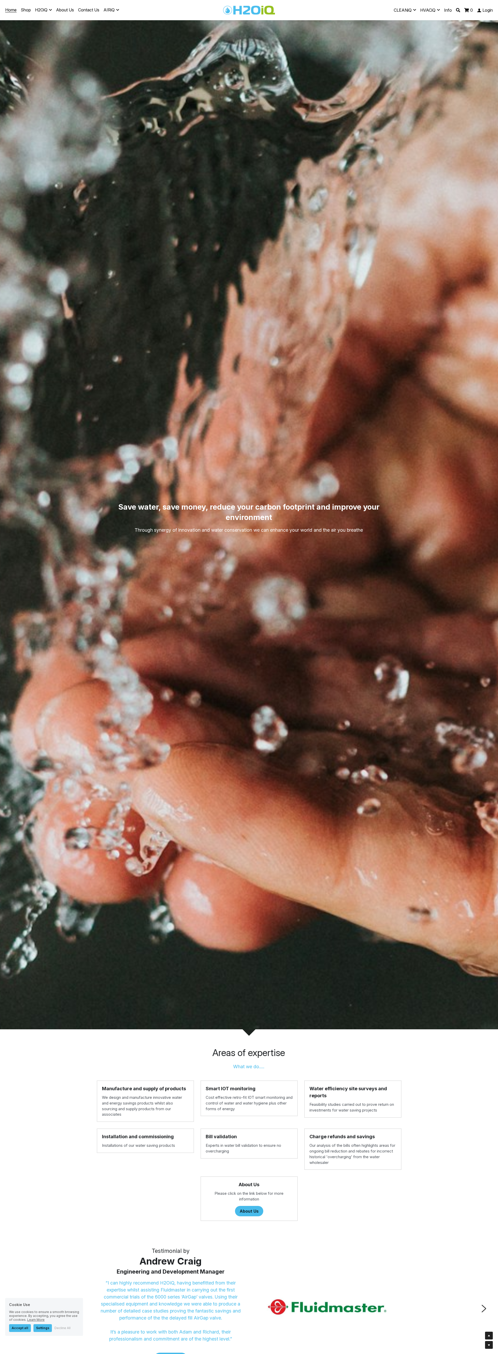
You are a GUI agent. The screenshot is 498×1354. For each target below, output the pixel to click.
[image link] (249, 10)
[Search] (458, 10)
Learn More (36, 1320)
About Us (249, 1211)
